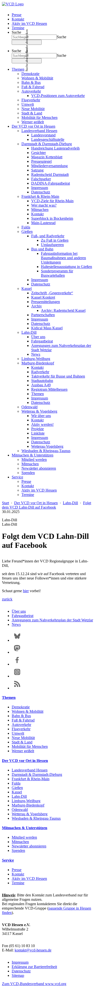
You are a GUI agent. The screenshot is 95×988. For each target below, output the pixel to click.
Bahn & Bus (31, 82)
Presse (16, 15)
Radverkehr (40, 372)
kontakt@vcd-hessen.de (33, 950)
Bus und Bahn (42, 249)
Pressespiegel (41, 161)
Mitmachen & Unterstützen (32, 455)
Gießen (27, 231)
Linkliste (38, 433)
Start (5, 503)
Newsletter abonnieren (38, 468)
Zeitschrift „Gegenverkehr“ (52, 293)
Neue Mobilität (33, 109)
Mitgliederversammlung (49, 166)
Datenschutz (40, 192)
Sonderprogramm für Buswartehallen (57, 273)
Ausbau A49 (41, 385)
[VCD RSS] (17, 688)
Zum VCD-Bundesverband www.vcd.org (34, 984)
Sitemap (18, 975)
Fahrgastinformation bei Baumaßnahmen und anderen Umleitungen (63, 257)
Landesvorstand (43, 135)
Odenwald (29, 407)
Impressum (39, 188)
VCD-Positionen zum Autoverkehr (58, 96)
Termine (18, 28)
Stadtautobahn (42, 381)
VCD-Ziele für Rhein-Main (52, 201)
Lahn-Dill (29, 332)
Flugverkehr (30, 100)
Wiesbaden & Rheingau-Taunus (45, 451)
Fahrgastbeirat (42, 341)
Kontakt (18, 19)
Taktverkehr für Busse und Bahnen (58, 376)
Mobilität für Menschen (39, 117)
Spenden (28, 473)
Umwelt (27, 104)
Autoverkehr (31, 91)
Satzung (37, 170)
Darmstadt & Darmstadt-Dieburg (46, 144)
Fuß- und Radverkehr (47, 236)
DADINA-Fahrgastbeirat (50, 183)
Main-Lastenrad (43, 223)
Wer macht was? (44, 205)
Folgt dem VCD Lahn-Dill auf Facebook (46, 505)
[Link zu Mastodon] (17, 652)
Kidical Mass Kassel (47, 328)
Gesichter (38, 153)
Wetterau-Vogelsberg (47, 446)
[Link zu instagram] (17, 676)
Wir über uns (41, 416)
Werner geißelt (32, 122)
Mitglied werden (34, 459)
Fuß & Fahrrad (32, 87)
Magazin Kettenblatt (46, 157)
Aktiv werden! (42, 424)
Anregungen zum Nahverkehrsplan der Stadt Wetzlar (52, 620)
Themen (18, 69)
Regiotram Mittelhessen (49, 389)
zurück (7, 599)
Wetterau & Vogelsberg (39, 411)
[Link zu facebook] (17, 664)
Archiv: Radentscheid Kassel (63, 310)
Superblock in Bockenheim (52, 218)
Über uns (38, 337)
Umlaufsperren (52, 245)
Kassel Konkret (43, 297)
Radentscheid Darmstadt (50, 174)
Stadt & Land (31, 113)
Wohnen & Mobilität (37, 78)
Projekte (37, 429)
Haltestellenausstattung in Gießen (66, 267)
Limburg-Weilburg (35, 359)
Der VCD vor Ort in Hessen (33, 126)
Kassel (26, 288)
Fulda (25, 227)
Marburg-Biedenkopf (37, 363)
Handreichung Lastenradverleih (55, 148)
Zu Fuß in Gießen (54, 240)
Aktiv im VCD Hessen (29, 23)
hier (26, 591)
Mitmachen (39, 210)
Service (17, 477)
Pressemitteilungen (45, 302)
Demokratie (30, 74)
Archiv (36, 306)
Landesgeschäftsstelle (47, 139)
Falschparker (41, 179)
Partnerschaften (43, 315)
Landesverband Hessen (39, 131)
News (35, 354)
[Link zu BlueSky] (17, 640)
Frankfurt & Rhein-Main (40, 196)
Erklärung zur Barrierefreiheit (34, 967)
